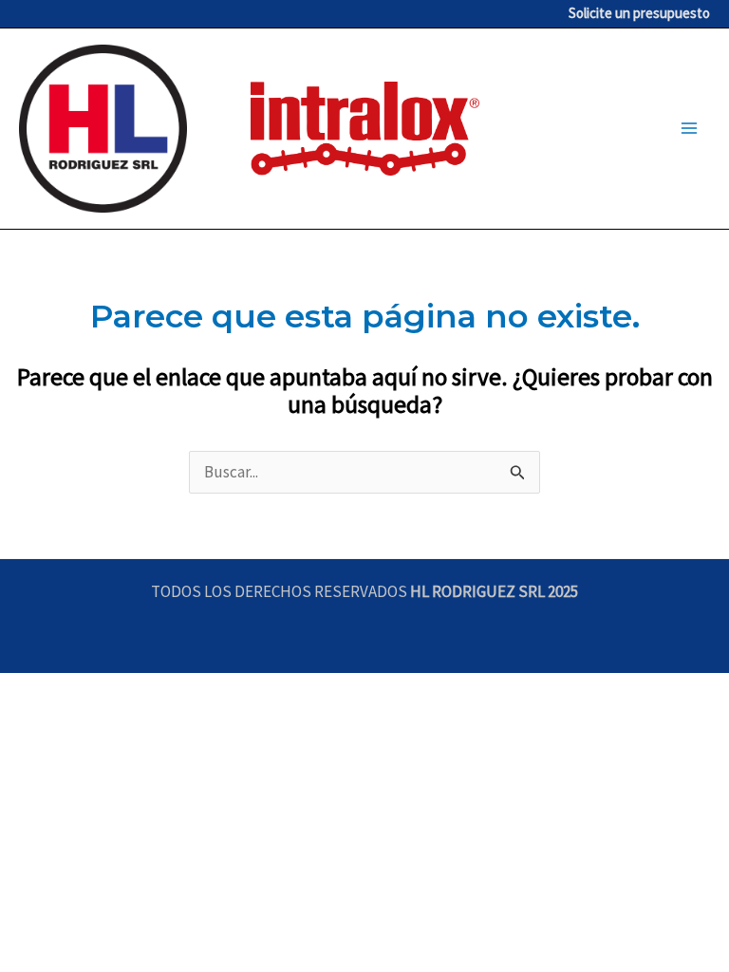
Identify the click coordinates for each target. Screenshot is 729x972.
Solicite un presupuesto (639, 13)
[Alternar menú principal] (689, 129)
